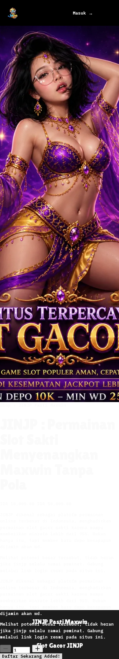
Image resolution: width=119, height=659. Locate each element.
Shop (6, 405)
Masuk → (83, 13)
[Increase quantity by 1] (37, 648)
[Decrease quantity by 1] (5, 648)
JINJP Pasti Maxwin (42, 405)
